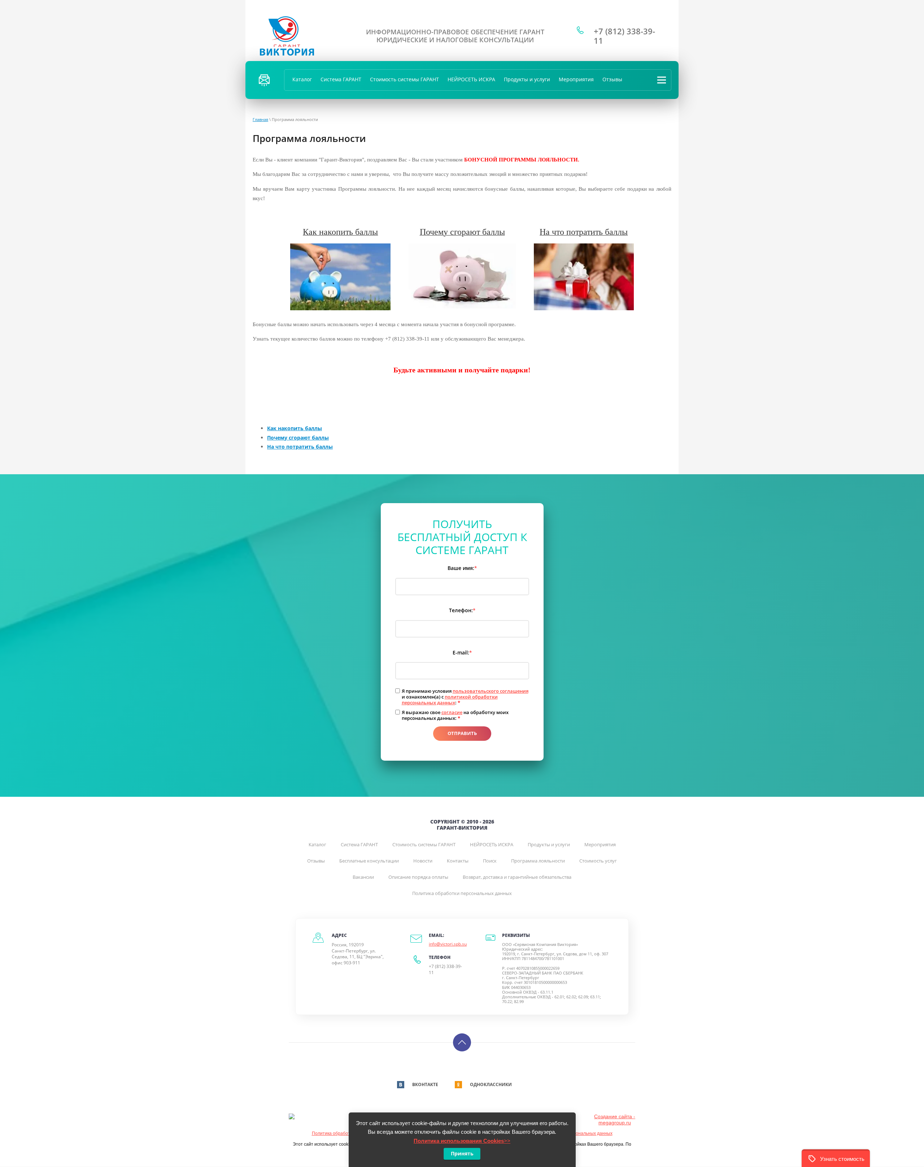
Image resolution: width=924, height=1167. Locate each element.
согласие (451, 712)
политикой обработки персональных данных (450, 699)
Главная (260, 119)
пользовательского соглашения (490, 691)
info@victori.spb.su (448, 944)
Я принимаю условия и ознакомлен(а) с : (465, 696)
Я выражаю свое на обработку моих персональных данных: (455, 715)
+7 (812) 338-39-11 (624, 36)
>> (462, 1141)
